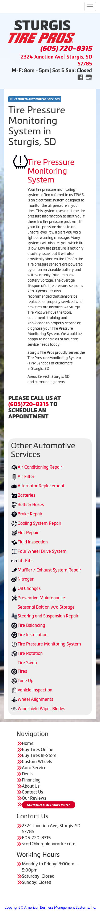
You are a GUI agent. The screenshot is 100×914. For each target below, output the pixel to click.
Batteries (26, 495)
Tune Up (25, 680)
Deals (27, 773)
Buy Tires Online (37, 749)
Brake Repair (30, 513)
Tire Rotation (30, 653)
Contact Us (32, 791)
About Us (30, 786)
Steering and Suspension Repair (48, 615)
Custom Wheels (37, 761)
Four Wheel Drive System (42, 551)
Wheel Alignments (35, 699)
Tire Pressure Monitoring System (49, 643)
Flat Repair (28, 532)
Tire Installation (32, 634)
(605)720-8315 (28, 404)
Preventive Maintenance (41, 597)
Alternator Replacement (41, 485)
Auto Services (35, 767)
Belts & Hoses (31, 504)
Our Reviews (34, 798)
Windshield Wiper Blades (41, 708)
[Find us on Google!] (89, 77)
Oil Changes (29, 588)
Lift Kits (25, 560)
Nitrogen (26, 579)
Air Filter (26, 476)
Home (28, 743)
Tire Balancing (31, 625)
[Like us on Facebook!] (80, 77)
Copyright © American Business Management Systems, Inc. (50, 907)
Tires (22, 671)
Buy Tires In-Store (39, 755)
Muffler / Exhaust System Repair (49, 569)
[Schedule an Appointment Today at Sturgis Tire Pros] (48, 804)
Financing (31, 779)
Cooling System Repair (39, 523)
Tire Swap (27, 662)
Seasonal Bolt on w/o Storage (46, 607)
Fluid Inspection (33, 541)
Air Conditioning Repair (40, 467)
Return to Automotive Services (36, 99)
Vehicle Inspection (35, 689)
